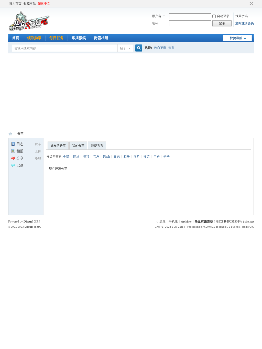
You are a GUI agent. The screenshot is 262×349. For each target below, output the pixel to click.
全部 (66, 156)
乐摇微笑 (79, 38)
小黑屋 (161, 221)
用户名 (156, 16)
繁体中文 (44, 3)
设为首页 (15, 3)
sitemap (249, 221)
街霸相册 (101, 38)
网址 (76, 156)
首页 (15, 38)
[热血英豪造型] (29, 30)
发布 (38, 144)
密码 (155, 23)
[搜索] (138, 48)
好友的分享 (58, 145)
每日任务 (56, 38)
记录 (20, 165)
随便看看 (97, 145)
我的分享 (78, 145)
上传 (38, 151)
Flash (106, 156)
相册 (20, 151)
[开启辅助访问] (246, 3)
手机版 (173, 221)
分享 (20, 133)
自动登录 (223, 16)
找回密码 (241, 16)
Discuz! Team (32, 226)
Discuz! (28, 221)
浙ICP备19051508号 (229, 221)
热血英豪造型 (10, 133)
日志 (20, 144)
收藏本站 (30, 3)
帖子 (123, 48)
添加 (38, 158)
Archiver (186, 221)
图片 (137, 156)
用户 (157, 156)
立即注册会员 (244, 23)
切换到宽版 (251, 3)
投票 (147, 156)
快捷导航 (236, 38)
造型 (171, 48)
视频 (86, 156)
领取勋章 (34, 38)
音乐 (96, 156)
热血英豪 (160, 48)
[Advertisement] (131, 91)
